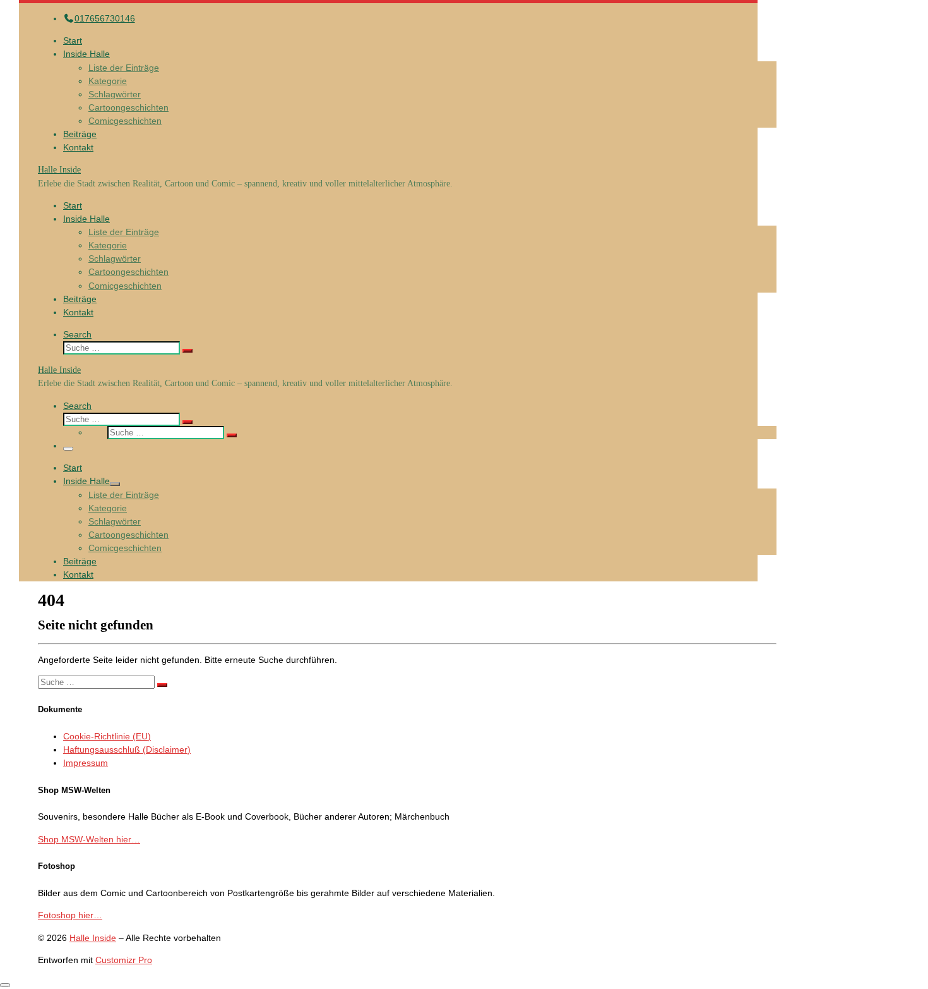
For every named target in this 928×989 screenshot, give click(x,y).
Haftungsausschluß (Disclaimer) (127, 749)
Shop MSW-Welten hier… (89, 839)
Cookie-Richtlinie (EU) (107, 736)
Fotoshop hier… (70, 915)
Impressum (85, 763)
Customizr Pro (123, 960)
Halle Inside (92, 938)
